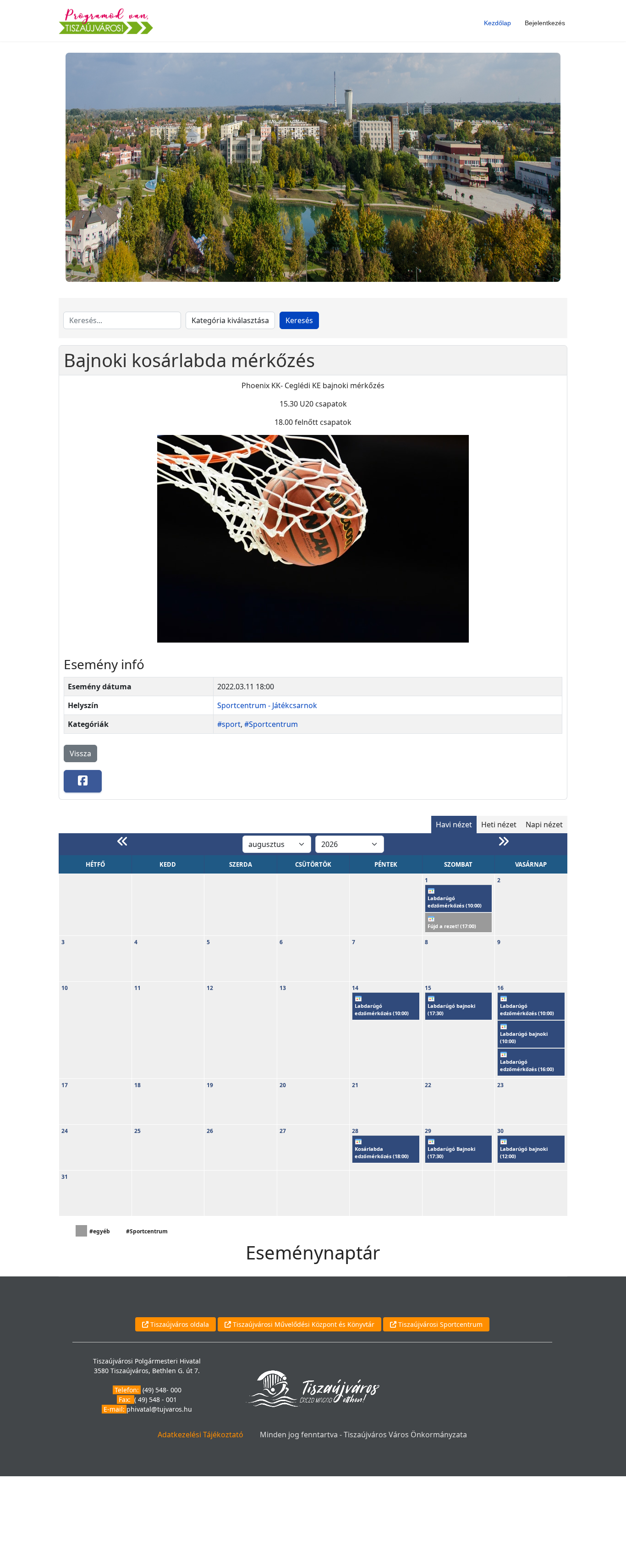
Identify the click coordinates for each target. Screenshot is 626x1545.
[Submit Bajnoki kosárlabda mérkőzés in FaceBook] (83, 781)
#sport (229, 724)
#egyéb (99, 1231)
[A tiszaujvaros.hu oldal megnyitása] (312, 1387)
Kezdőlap (497, 23)
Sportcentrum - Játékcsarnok (267, 705)
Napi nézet (544, 824)
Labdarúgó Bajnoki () (451, 1152)
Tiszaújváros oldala (178, 1324)
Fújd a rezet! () (452, 926)
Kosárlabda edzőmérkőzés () (382, 1152)
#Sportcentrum (271, 724)
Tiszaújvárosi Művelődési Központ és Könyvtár (302, 1324)
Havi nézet (454, 824)
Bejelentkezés (545, 23)
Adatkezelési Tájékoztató (200, 1435)
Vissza (80, 753)
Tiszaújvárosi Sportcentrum (439, 1324)
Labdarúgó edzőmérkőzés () (455, 902)
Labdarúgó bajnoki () (451, 1009)
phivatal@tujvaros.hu (159, 1409)
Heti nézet (498, 824)
